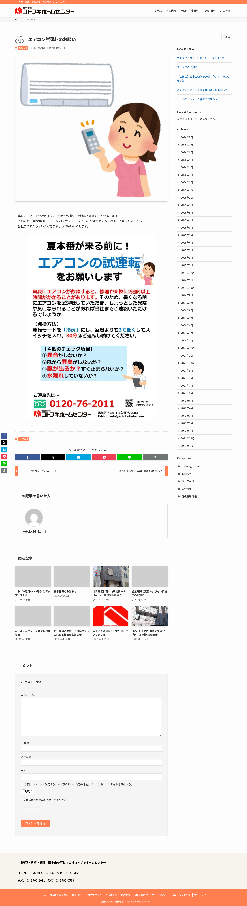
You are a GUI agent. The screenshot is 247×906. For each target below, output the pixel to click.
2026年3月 (187, 175)
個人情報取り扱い (58, 894)
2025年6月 (187, 227)
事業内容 (76, 894)
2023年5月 (187, 400)
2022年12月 (188, 438)
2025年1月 (187, 265)
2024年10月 (188, 288)
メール (26, 756)
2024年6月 (187, 310)
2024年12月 (188, 273)
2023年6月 (187, 393)
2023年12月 (188, 348)
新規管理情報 (189, 496)
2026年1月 (187, 182)
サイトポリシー (160, 894)
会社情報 (125, 894)
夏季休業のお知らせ (188, 67)
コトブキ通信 (189, 481)
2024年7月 (187, 303)
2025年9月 (187, 205)
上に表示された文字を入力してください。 (45, 800)
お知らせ (23, 47)
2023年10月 (188, 363)
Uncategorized (191, 466)
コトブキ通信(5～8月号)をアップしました (201, 58)
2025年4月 (187, 242)
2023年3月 (187, 415)
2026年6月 (187, 152)
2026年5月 (187, 160)
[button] (27, 457)
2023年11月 (188, 355)
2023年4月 (187, 408)
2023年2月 (187, 423)
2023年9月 (187, 370)
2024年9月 (187, 295)
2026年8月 (187, 137)
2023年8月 (187, 378)
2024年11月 (188, 280)
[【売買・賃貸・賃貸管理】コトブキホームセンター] (44, 10)
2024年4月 (187, 325)
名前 (25, 742)
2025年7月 (187, 220)
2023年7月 (187, 385)
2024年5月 (187, 318)
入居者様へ (111, 894)
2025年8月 (187, 212)
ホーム (42, 894)
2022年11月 (188, 445)
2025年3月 (187, 250)
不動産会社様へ (93, 894)
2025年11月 (188, 197)
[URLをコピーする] (155, 457)
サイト (24, 771)
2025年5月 (187, 235)
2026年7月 (187, 145)
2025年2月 (187, 257)
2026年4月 (187, 167)
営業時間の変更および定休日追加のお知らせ (202, 90)
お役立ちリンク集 (181, 894)
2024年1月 (187, 340)
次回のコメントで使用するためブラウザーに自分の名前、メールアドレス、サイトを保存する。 (79, 784)
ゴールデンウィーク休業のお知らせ (197, 99)
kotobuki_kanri (34, 531)
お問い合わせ (141, 894)
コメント (27, 695)
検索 (227, 37)
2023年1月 (187, 430)
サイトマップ (201, 894)
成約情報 (187, 489)
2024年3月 (187, 333)
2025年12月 (188, 190)
